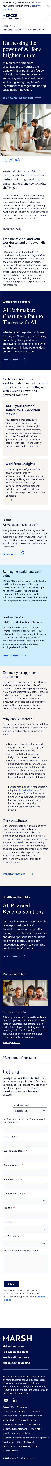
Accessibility (8, 1407)
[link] (5, 160)
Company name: (12, 1165)
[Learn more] (25, 450)
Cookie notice (36, 1411)
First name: (10, 1122)
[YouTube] (6, 1400)
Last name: (9, 1136)
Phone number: (12, 1179)
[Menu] (47, 17)
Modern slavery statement (15, 1429)
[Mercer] (12, 16)
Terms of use (9, 1446)
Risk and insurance (13, 1346)
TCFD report (28, 1442)
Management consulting (16, 1362)
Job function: (10, 1236)
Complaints (22, 1407)
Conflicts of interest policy (14, 1411)
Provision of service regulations (17, 1433)
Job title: (8, 1208)
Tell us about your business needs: (22, 1250)
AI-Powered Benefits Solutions (22, 622)
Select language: (21, 1105)
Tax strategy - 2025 (11, 1442)
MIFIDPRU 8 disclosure (13, 1424)
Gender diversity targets (31, 1415)
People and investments (16, 1357)
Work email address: (14, 1151)
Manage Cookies (10, 1450)
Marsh (20, 842)
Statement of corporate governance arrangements (26, 1437)
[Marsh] (17, 1339)
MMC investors (33, 1424)
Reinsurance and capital (16, 1351)
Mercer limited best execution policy (19, 1420)
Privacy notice (36, 1429)
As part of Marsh (27, 790)
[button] (48, 6)
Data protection (10, 1415)
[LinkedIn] (15, 1400)
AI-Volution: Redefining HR (20, 524)
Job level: (8, 1222)
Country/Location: (13, 1193)
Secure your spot (11, 1042)
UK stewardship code (27, 1446)
